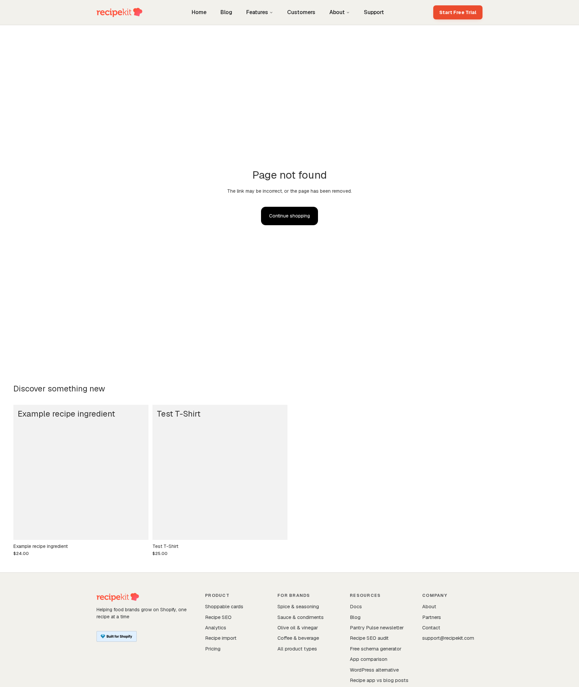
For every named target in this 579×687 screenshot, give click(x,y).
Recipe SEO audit (369, 638)
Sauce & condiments (300, 617)
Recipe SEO (218, 617)
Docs (356, 606)
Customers (301, 12)
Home (199, 12)
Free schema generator (375, 648)
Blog (226, 12)
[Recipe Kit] (119, 12)
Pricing (212, 648)
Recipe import (221, 638)
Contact (431, 627)
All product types (297, 648)
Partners (431, 617)
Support (374, 12)
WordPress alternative (374, 670)
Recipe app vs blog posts (379, 680)
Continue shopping (289, 216)
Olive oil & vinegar (297, 627)
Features (257, 12)
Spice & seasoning (298, 606)
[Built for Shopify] (116, 636)
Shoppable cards (224, 606)
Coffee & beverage (298, 638)
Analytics (215, 627)
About (337, 12)
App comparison (368, 659)
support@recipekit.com (448, 638)
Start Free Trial (457, 12)
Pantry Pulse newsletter (377, 627)
